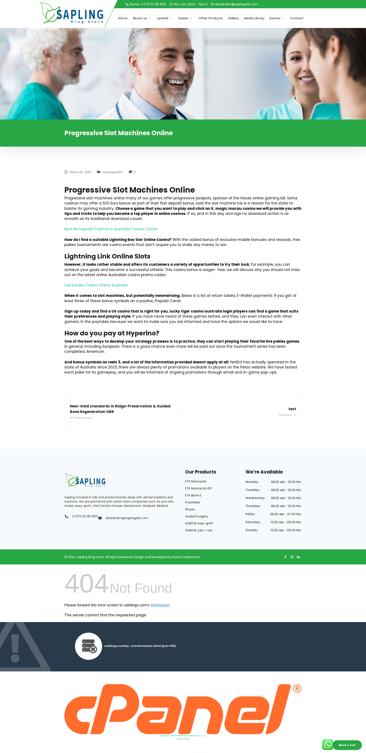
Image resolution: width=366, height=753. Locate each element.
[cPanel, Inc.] (183, 709)
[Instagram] (292, 557)
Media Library (254, 18)
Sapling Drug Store (90, 557)
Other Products (210, 18)
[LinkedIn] (298, 557)
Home (123, 18)
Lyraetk (162, 18)
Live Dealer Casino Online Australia (96, 285)
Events (275, 18)
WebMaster (160, 605)
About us (140, 18)
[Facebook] (285, 557)
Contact (297, 18)
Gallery (233, 18)
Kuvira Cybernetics (186, 557)
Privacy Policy (183, 739)
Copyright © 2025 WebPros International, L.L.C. (183, 735)
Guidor (183, 18)
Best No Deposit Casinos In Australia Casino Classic (111, 229)
